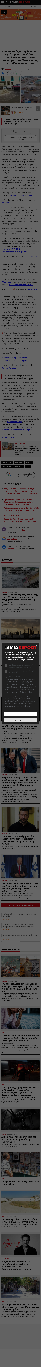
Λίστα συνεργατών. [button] (25, 694)
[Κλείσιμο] (36, 646)
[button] (21, 676)
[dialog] (20, 683)
